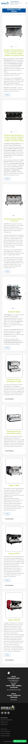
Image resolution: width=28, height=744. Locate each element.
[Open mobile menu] (26, 3)
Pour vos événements (5, 733)
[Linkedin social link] (8, 713)
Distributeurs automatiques (6, 719)
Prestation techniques (5, 735)
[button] (20, 741)
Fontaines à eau (4, 724)
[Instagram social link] (5, 713)
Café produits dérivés (5, 731)
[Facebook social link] (2, 713)
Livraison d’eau (4, 729)
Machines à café (4, 722)
